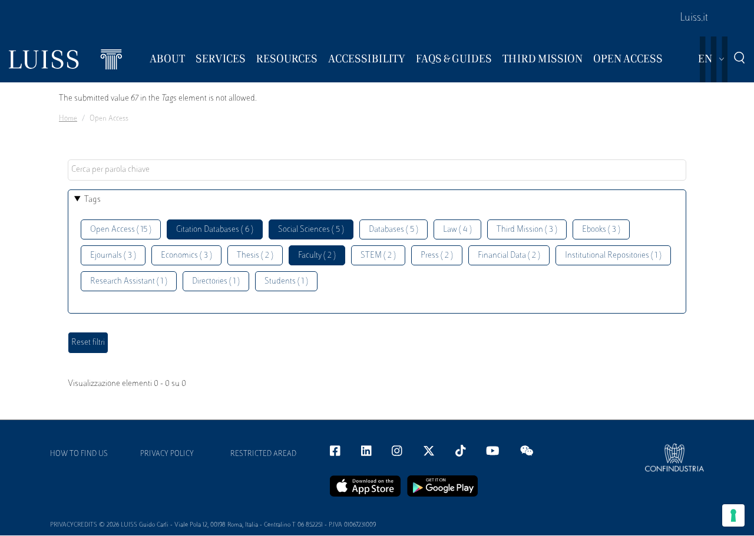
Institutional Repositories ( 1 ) (613, 255)
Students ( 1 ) (286, 281)
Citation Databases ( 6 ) (214, 229)
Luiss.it (694, 18)
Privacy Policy (167, 454)
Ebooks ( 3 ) (601, 229)
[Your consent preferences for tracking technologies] (733, 515)
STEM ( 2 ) (378, 255)
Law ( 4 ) (457, 229)
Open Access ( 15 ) (120, 229)
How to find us (79, 454)
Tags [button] (92, 199)
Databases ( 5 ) (393, 229)
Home (68, 118)
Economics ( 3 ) (186, 255)
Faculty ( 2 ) (317, 255)
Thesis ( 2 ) (255, 255)
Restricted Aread (263, 454)
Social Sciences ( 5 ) (311, 229)
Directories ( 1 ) (216, 281)
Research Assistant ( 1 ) (128, 281)
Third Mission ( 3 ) (527, 229)
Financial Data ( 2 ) (509, 255)
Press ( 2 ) (437, 255)
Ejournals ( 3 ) (113, 255)
